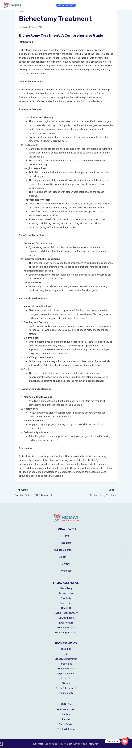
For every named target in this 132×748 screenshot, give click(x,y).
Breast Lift (66, 663)
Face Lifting (66, 603)
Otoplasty (66, 598)
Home (66, 535)
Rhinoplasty (66, 588)
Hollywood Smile (66, 709)
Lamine (66, 719)
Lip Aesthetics (66, 617)
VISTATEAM (94, 744)
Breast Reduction (66, 627)
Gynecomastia (66, 673)
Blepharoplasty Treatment (103, 493)
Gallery (62, 556)
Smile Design (66, 724)
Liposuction (66, 678)
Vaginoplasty (66, 693)
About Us (66, 542)
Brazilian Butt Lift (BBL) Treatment (33, 493)
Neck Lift (66, 608)
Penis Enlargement (66, 688)
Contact (66, 563)
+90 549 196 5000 (66, 5)
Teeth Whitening (66, 729)
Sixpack (66, 683)
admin (24, 27)
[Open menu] (126, 5)
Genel (22, 12)
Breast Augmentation (66, 632)
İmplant (66, 714)
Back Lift (66, 649)
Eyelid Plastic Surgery (66, 612)
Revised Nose (66, 593)
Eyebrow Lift (66, 622)
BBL (66, 653)
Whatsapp (66, 570)
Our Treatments (62, 549)
